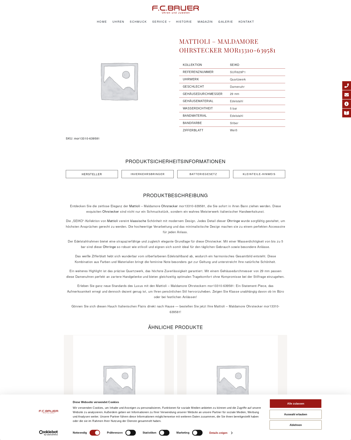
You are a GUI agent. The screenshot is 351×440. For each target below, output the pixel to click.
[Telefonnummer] (346, 85)
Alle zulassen (295, 403)
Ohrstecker (169, 206)
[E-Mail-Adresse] (346, 94)
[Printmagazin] (346, 113)
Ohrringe (233, 220)
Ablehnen (296, 424)
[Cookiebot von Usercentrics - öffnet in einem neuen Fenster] (49, 433)
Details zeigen (218, 432)
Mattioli (134, 206)
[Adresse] (346, 103)
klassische (138, 220)
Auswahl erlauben (295, 414)
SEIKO (234, 65)
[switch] (130, 433)
